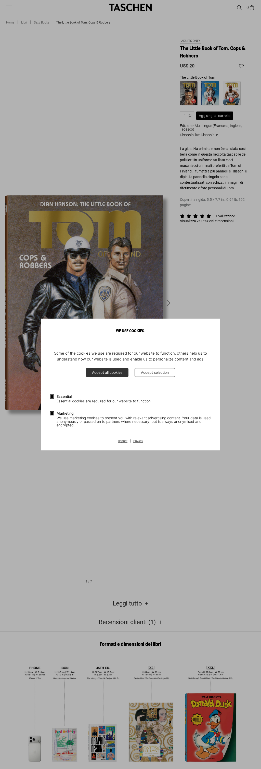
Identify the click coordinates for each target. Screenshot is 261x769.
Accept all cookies (107, 372)
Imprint (122, 441)
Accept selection (155, 372)
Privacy (138, 441)
